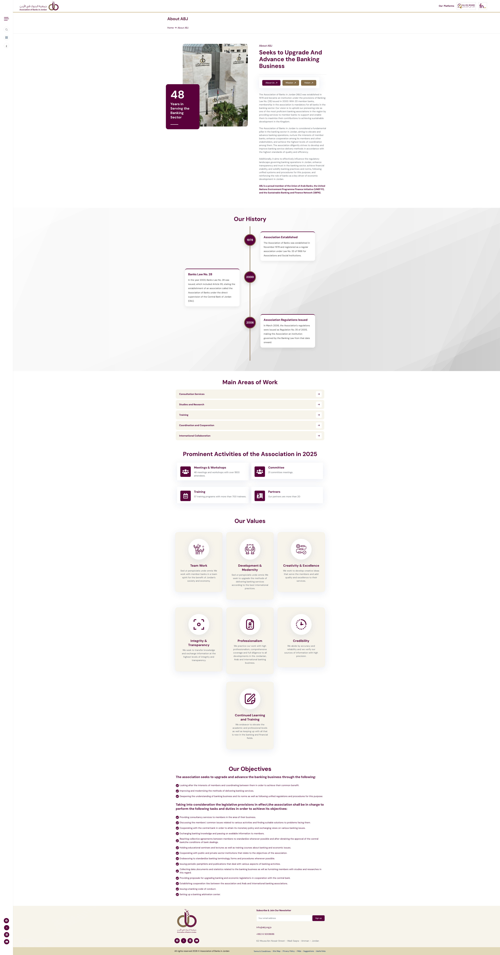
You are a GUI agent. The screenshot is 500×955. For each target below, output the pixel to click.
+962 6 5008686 (265, 934)
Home (170, 27)
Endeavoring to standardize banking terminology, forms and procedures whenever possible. (227, 858)
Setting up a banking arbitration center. (200, 894)
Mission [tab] (290, 82)
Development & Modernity (250, 568)
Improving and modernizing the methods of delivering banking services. (217, 790)
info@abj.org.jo (263, 927)
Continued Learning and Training (250, 717)
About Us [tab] (270, 82)
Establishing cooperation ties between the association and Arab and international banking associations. (234, 883)
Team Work (198, 566)
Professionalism (250, 641)
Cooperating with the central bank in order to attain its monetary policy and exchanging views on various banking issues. (242, 828)
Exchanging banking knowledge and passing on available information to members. (222, 833)
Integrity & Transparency (199, 643)
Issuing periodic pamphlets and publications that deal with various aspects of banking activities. (230, 863)
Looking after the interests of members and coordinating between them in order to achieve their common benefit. (239, 785)
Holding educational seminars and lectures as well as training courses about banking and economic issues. (235, 847)
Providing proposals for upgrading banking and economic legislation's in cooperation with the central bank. (235, 878)
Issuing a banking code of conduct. (198, 888)
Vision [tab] (307, 82)
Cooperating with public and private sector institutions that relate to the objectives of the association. (233, 853)
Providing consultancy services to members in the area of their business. (218, 817)
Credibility (301, 641)
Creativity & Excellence (301, 566)
